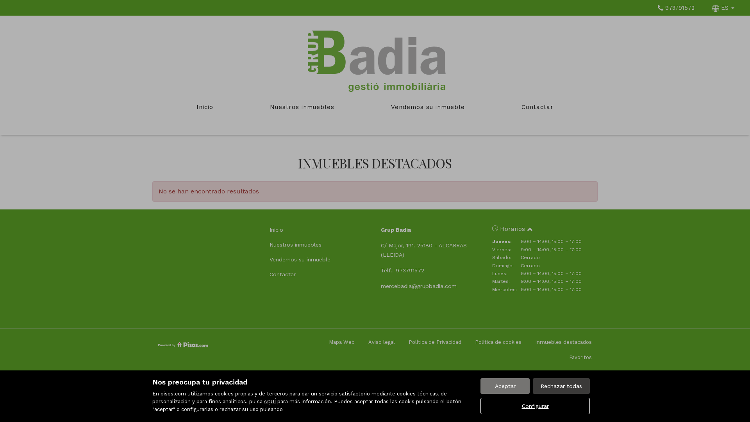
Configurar (535, 406)
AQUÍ (270, 401)
